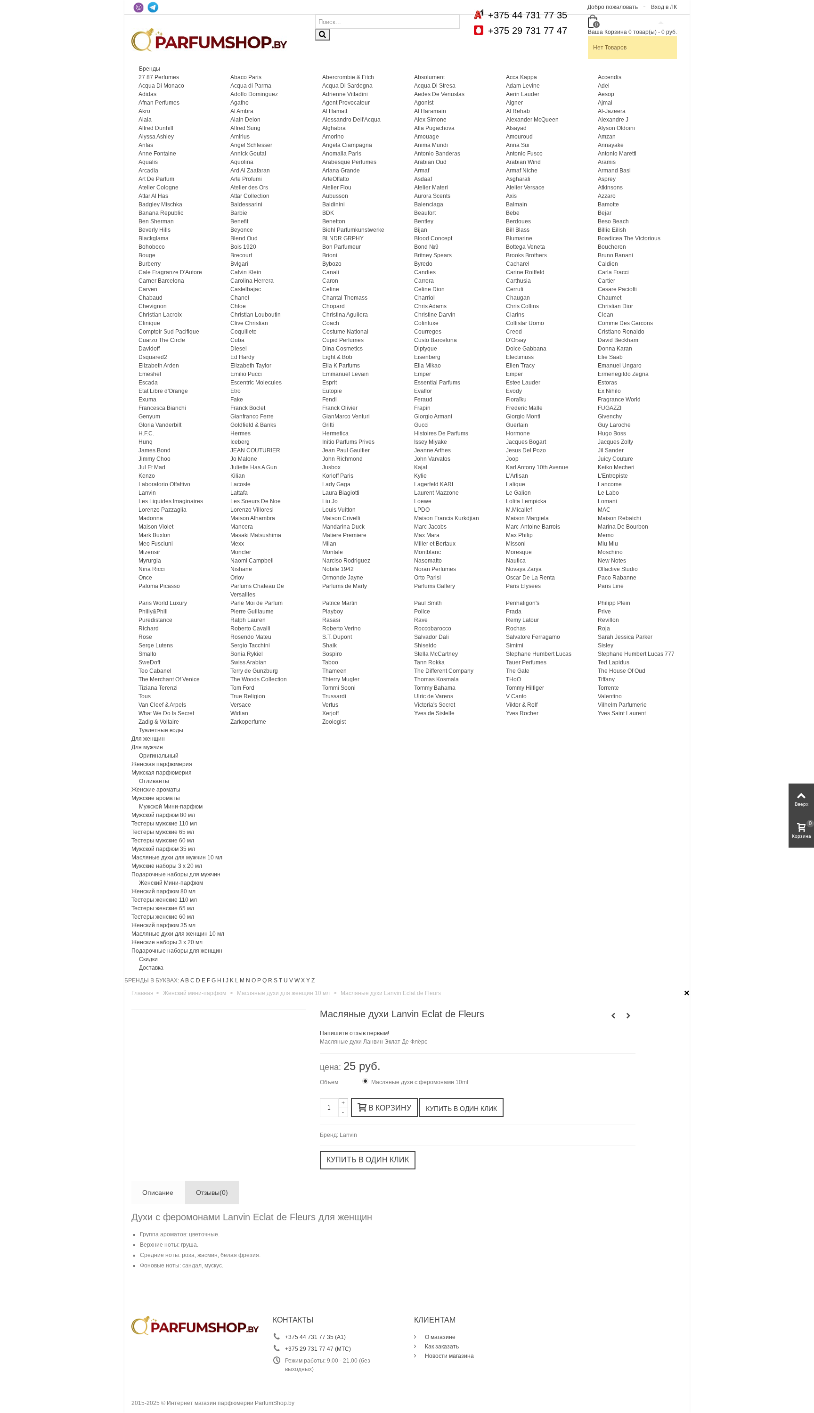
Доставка (151, 967)
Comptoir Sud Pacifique (168, 331)
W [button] (297, 980)
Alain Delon (245, 119)
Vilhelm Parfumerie (622, 705)
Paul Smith (428, 603)
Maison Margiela (527, 518)
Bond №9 (426, 247)
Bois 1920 (243, 247)
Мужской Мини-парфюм (171, 806)
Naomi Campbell (252, 560)
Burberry (149, 264)
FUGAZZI (609, 408)
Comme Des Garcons (625, 323)
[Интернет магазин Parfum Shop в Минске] (209, 39)
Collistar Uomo (525, 323)
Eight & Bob (337, 357)
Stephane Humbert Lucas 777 (636, 654)
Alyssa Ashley (156, 136)
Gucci (421, 425)
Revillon (608, 620)
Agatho (239, 102)
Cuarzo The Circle (161, 340)
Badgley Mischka (160, 204)
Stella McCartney (436, 654)
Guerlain (517, 425)
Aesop (606, 94)
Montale (332, 552)
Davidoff (149, 348)
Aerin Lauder (522, 94)
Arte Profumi (246, 179)
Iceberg (240, 442)
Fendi (329, 399)
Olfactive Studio (618, 569)
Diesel (238, 348)
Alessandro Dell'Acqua (351, 119)
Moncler (240, 552)
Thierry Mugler (340, 679)
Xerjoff (330, 713)
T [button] (280, 980)
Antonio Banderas (437, 153)
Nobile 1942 (338, 569)
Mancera (241, 526)
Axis (511, 196)
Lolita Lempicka (526, 501)
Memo (606, 535)
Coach (330, 323)
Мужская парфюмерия (161, 772)
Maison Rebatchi (619, 518)
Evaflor (423, 391)
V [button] (291, 980)
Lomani (607, 501)
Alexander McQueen (532, 119)
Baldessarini (246, 204)
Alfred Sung (245, 128)
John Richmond (342, 459)
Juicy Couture (615, 459)
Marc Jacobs (430, 526)
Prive (604, 611)
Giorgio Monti (523, 416)
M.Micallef (519, 509)
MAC (604, 509)
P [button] (259, 980)
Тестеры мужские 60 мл (162, 840)
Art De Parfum (156, 179)
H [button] (219, 980)
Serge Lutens (155, 645)
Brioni (329, 255)
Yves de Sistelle (434, 713)
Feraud (423, 399)
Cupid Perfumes (343, 340)
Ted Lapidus (613, 662)
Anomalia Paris (341, 153)
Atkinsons (610, 187)
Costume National (345, 331)
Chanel (239, 297)
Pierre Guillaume (252, 611)
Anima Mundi (431, 145)
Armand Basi (614, 170)
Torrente (608, 688)
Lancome (610, 484)
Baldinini (333, 204)
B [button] (187, 980)
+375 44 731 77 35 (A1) (315, 1337)
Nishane (241, 569)
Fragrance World (619, 399)
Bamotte (608, 204)
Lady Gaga (336, 484)
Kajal (420, 467)
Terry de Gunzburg (254, 671)
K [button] (232, 980)
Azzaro (607, 196)
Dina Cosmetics (342, 348)
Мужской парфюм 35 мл (163, 849)
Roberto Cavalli (250, 628)
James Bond (154, 450)
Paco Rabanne (617, 577)
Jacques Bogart (526, 442)
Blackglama (153, 238)
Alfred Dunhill (155, 128)
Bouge (146, 255)
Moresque (519, 552)
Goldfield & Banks (253, 425)
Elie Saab (610, 357)
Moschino (610, 552)
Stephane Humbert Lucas (538, 654)
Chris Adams (430, 306)
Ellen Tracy (520, 365)
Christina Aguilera (345, 314)
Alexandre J (613, 119)
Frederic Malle (524, 408)
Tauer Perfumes (526, 662)
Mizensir (149, 552)
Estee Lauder (523, 382)
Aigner (514, 102)
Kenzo (146, 476)
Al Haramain (430, 111)
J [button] (227, 980)
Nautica (516, 560)
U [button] (286, 980)
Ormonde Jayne (342, 577)
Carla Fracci (613, 272)
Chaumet (609, 297)
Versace (240, 705)
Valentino (610, 696)
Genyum (149, 416)
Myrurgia (149, 560)
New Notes (612, 560)
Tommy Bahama (435, 688)
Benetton (333, 221)
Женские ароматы (155, 789)
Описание (157, 1192)
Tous (144, 696)
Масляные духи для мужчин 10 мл (176, 857)
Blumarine (519, 238)
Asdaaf (423, 179)
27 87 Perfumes (158, 77)
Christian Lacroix (160, 314)
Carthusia (518, 281)
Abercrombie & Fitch (348, 77)
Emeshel (149, 374)
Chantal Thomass (344, 297)
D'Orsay (516, 340)
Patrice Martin (340, 603)
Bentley (423, 221)
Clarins (515, 314)
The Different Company (443, 671)
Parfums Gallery (434, 586)
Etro (235, 391)
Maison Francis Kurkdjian (446, 518)
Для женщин (148, 738)
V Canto (516, 696)
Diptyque (425, 348)
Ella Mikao (427, 365)
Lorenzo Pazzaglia (162, 509)
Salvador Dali (431, 637)
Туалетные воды (161, 730)
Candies (425, 272)
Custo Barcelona (435, 340)
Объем (330, 1082)
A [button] (182, 980)
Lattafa (239, 493)
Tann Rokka (429, 662)
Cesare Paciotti (617, 289)
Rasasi (331, 620)
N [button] (248, 980)
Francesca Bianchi (162, 408)
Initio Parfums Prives (348, 442)
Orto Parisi (427, 577)
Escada (148, 382)
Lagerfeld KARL (434, 484)
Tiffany (606, 679)
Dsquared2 (152, 357)
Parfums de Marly (344, 586)
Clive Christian (249, 323)
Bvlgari (239, 264)
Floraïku (516, 399)
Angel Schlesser (251, 145)
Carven (147, 289)
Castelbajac (245, 289)
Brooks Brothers (526, 255)
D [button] (198, 980)
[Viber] (138, 7)
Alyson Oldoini (616, 128)
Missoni (516, 543)
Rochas (516, 628)
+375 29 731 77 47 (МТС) (318, 1349)
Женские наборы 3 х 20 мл (167, 942)
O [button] (254, 980)
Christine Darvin (435, 314)
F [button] (208, 980)
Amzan (607, 136)
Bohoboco (151, 247)
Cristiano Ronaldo (621, 331)
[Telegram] (153, 7)
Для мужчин (147, 747)
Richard (148, 628)
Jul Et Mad (151, 467)
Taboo (330, 662)
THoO (513, 679)
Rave (421, 620)
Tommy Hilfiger (525, 688)
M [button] (242, 980)
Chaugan (518, 297)
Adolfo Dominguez (254, 94)
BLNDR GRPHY (343, 238)
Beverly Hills (154, 230)
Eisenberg (427, 357)
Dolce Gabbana (526, 348)
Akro (144, 111)
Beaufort (425, 213)
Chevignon (152, 306)
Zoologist (334, 722)
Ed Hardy (242, 357)
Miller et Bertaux (435, 543)
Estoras (607, 382)
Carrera (424, 281)
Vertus (330, 705)
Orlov (237, 577)
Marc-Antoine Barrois (533, 526)
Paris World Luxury (162, 603)
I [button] (223, 980)
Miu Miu (608, 543)
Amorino (333, 136)
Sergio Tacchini (250, 645)
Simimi (514, 645)
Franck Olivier (340, 408)
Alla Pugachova (434, 128)
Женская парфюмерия (161, 764)
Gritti (328, 425)
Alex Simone (430, 119)
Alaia (145, 119)
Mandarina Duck (343, 526)
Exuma (147, 399)
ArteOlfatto (335, 179)
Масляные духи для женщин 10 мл (177, 934)
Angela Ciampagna (347, 145)
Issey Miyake (430, 442)
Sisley (605, 645)
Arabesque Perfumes (349, 162)
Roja (604, 628)
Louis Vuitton (339, 509)
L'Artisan (517, 476)
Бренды (149, 68)
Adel (604, 85)
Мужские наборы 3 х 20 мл (166, 866)
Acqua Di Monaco (161, 85)
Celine (330, 289)
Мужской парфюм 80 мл (163, 815)
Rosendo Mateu (250, 637)
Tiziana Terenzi (158, 688)
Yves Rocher (522, 713)
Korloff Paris (337, 476)
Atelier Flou (336, 187)
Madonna (150, 518)
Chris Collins (522, 306)
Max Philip (519, 535)
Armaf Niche (521, 170)
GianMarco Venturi (346, 416)
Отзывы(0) (212, 1192)
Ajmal (605, 102)
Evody (514, 391)
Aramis (607, 162)
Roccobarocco (432, 628)
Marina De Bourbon (623, 526)
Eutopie (332, 391)
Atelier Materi (431, 187)
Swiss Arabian (248, 662)
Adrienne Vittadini (345, 94)
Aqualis (148, 162)
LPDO (422, 509)
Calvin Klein (245, 272)
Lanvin (147, 493)
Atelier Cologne (158, 187)
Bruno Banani (615, 255)
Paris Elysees (523, 586)
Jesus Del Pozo (526, 450)
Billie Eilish (612, 230)
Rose (145, 637)
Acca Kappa (521, 77)
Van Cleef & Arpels (162, 705)
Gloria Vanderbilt (159, 425)
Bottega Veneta (525, 247)
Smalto (147, 654)
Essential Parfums (437, 382)
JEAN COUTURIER (255, 450)
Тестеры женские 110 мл (164, 900)
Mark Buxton (154, 535)
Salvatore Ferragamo (533, 637)
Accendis (609, 77)
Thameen (334, 671)
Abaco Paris (245, 77)
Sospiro (332, 654)
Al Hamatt (334, 111)
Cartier (606, 281)
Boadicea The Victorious (629, 238)
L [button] (236, 980)
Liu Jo (330, 501)
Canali (330, 272)
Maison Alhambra (252, 518)
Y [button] (308, 980)
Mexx (237, 543)
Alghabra (334, 128)
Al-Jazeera (612, 111)
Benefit (239, 221)
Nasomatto (428, 560)
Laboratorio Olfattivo (164, 484)
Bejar (604, 213)
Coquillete (243, 331)
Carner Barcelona (161, 281)
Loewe (422, 501)
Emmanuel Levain (345, 374)
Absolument (429, 77)
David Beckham (618, 340)
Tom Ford (242, 688)
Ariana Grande (341, 170)
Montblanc (427, 552)
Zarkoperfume (248, 722)
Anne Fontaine (157, 153)
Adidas (147, 94)
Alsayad (516, 128)
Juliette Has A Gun (253, 467)
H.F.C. (146, 433)
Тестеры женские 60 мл (162, 917)
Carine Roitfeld (525, 272)
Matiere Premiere (344, 535)
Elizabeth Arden (158, 365)
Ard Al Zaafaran (250, 170)
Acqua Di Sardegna (347, 85)
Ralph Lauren (248, 620)
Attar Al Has (153, 196)
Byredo (423, 264)
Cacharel (517, 264)
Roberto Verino (341, 628)
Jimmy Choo (154, 459)
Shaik (329, 645)
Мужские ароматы (155, 798)
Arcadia (148, 170)
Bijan (420, 230)
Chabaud (150, 297)
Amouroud (519, 136)
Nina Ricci (151, 569)
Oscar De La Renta (530, 577)
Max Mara (427, 535)
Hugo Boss (612, 433)
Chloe (238, 306)
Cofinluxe (426, 323)
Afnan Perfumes (158, 102)
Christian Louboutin (255, 314)
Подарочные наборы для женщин (176, 950)
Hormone (518, 433)
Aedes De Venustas (439, 94)
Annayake (611, 145)
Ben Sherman (156, 221)
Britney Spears (433, 255)
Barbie (238, 213)
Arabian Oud (430, 162)
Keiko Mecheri (616, 467)
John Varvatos (432, 459)
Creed (514, 331)
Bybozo (332, 264)
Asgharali (518, 179)
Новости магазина (448, 1356)
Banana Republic (160, 213)
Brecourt (241, 255)
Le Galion (518, 493)
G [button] (214, 980)
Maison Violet (155, 526)
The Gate (517, 671)
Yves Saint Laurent (622, 713)
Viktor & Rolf (521, 705)
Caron (330, 281)
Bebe (513, 213)
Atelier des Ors (249, 187)
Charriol (424, 297)
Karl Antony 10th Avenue (537, 467)
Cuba (237, 340)
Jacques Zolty (615, 442)
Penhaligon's (522, 603)
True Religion (247, 696)
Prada (513, 611)
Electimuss (520, 357)
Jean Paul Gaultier (346, 450)
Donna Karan (615, 348)
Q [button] (264, 980)
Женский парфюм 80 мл (163, 891)
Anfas (145, 145)
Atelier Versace (525, 187)
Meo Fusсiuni (155, 543)
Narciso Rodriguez (346, 560)
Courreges (427, 331)
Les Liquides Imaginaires (170, 501)
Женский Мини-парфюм (171, 883)
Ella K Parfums (341, 365)
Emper (422, 374)
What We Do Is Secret (166, 713)
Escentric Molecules (256, 382)
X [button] (303, 980)
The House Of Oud (621, 671)
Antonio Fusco (524, 153)
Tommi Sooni (339, 688)
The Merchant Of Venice (169, 679)
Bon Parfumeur (341, 247)
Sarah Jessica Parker (625, 637)
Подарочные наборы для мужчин (175, 874)
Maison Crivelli (341, 518)
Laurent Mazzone (436, 493)
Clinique (149, 323)
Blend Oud (244, 238)
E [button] (203, 980)
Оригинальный (159, 755)
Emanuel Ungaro (620, 365)
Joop (512, 459)
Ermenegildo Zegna (623, 374)
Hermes (240, 433)
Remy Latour (522, 620)
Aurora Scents (432, 196)
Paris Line (611, 586)
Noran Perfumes (435, 569)
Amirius (240, 136)
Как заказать (441, 1346)
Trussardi (334, 696)
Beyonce (241, 230)
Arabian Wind (523, 162)
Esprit (329, 382)
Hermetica (335, 433)
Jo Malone (243, 459)
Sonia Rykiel (246, 654)
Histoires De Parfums (441, 433)
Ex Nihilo (609, 391)
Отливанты (154, 781)
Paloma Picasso (159, 586)
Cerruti (514, 289)
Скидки (148, 959)
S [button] (275, 980)
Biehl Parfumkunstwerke (353, 230)
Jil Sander (611, 450)
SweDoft (149, 662)
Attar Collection (249, 196)
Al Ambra (241, 111)
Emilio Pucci (246, 374)
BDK (328, 213)
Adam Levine (523, 85)
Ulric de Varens (433, 696)
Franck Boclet (247, 408)
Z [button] (313, 980)
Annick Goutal (248, 153)
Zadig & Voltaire (158, 722)
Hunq (145, 442)
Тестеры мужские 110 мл (164, 823)
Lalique (515, 484)
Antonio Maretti (617, 153)
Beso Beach (613, 221)
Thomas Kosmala (436, 679)
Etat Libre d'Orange (163, 391)
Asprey (607, 179)
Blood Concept (433, 238)
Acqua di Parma (250, 85)
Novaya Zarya (524, 569)
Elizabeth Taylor (250, 365)
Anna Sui (517, 145)
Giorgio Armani (433, 416)
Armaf (421, 170)
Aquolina (241, 162)
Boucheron (612, 247)
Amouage (426, 136)
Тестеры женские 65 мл (162, 908)
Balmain (516, 204)
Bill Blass (517, 230)
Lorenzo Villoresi (252, 509)
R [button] (270, 980)
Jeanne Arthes (432, 450)
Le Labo (608, 493)
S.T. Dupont (337, 637)
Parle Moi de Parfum (256, 603)
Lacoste (240, 484)
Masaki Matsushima (255, 535)
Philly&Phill (153, 611)
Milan (329, 543)
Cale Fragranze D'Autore (170, 272)
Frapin (422, 408)
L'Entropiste (613, 476)
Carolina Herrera (252, 281)
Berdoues (518, 221)
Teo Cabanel (154, 671)
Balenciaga (428, 204)
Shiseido (425, 645)
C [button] (192, 980)
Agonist (423, 102)
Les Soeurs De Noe (255, 501)
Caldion (608, 264)
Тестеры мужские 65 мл (162, 832)
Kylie (420, 476)
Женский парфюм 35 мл (163, 925)
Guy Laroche (614, 425)
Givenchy (610, 416)
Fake (236, 399)
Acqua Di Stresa (435, 85)
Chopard (333, 306)
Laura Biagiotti (340, 493)
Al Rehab (518, 111)
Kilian (237, 476)
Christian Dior (615, 306)
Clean (605, 314)
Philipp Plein (614, 603)
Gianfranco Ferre (252, 416)
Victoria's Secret (434, 705)
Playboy (332, 611)
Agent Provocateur (346, 102)
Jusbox (331, 467)
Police (422, 611)
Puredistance (155, 620)
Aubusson (335, 196)
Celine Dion (429, 289)
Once (145, 577)
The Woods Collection (258, 679)
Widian (239, 713)
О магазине (439, 1337)
